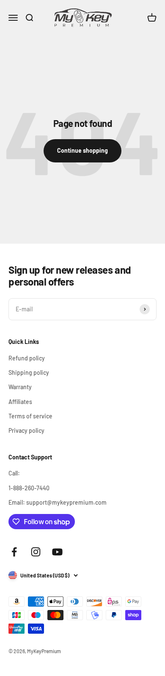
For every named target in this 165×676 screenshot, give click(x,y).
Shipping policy (28, 372)
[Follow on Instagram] (35, 552)
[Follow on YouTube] (57, 552)
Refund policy (26, 358)
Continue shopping (82, 150)
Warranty (20, 386)
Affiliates (20, 401)
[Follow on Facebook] (14, 552)
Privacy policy (26, 430)
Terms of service (30, 416)
